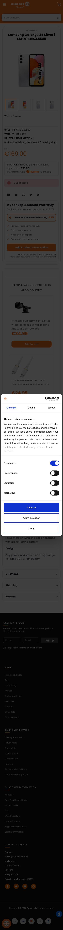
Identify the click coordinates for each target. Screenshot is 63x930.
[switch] (54, 473)
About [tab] (51, 407)
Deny (31, 528)
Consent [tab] (11, 407)
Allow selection (31, 518)
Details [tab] (32, 407)
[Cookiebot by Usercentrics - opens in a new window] (45, 399)
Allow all (31, 507)
